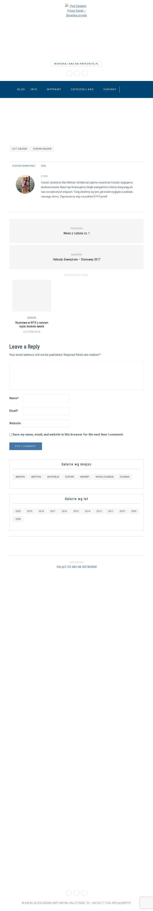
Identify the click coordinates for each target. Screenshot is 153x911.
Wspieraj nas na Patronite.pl (76, 63)
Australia (53, 477)
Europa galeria (42, 149)
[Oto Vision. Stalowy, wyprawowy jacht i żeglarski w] (115, 728)
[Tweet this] (132, 166)
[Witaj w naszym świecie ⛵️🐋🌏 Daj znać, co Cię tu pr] (89, 611)
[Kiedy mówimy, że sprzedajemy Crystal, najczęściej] (38, 700)
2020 (18, 511)
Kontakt (110, 89)
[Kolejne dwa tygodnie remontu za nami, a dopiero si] (13, 728)
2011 (110, 511)
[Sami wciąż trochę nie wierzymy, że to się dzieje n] (140, 669)
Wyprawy (54, 89)
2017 (52, 511)
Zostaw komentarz (23, 166)
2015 (76, 511)
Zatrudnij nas (82, 89)
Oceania (124, 477)
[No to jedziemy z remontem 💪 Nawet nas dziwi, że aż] (63, 723)
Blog (21, 89)
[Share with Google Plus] (136, 166)
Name (14, 398)
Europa (31, 318)
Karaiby (84, 477)
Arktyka (36, 477)
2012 (99, 511)
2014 (87, 511)
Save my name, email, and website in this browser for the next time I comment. (68, 434)
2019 (29, 511)
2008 (18, 519)
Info (34, 89)
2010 (122, 511)
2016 (64, 511)
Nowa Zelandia (104, 477)
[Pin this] (141, 166)
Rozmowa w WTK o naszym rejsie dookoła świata (31, 324)
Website (15, 423)
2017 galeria (19, 149)
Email (13, 410)
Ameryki (20, 477)
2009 (133, 511)
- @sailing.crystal (77, 39)
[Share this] (127, 166)
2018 (41, 511)
